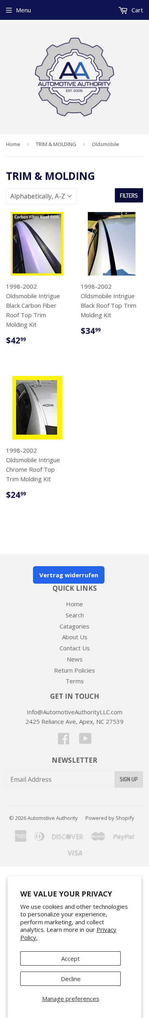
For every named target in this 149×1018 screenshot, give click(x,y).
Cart (136, 10)
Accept (70, 958)
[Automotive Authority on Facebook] (64, 741)
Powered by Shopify (109, 817)
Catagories (74, 626)
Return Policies (74, 670)
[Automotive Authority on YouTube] (85, 741)
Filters (129, 195)
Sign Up (129, 779)
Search (75, 615)
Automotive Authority (52, 817)
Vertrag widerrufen (68, 575)
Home (13, 144)
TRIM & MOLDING (56, 144)
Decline (71, 979)
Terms (75, 681)
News (75, 659)
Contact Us (75, 648)
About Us (74, 637)
